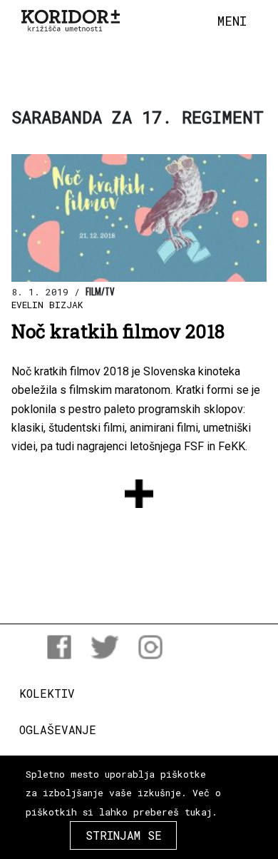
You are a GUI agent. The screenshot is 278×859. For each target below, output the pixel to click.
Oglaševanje (57, 729)
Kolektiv (47, 693)
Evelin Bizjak (47, 304)
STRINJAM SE (124, 835)
